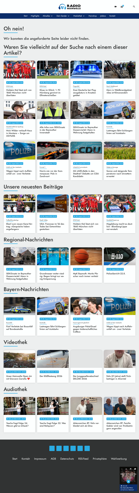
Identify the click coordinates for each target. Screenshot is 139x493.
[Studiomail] (23, 6)
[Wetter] (128, 6)
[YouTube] (19, 6)
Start (25, 15)
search (134, 6)
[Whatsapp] (6, 6)
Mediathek (77, 15)
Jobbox (103, 15)
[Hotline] (28, 6)
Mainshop (93, 15)
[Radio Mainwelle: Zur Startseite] (70, 6)
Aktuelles (46, 15)
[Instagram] (14, 6)
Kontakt (112, 15)
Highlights (35, 15)
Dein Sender (62, 15)
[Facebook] (10, 6)
